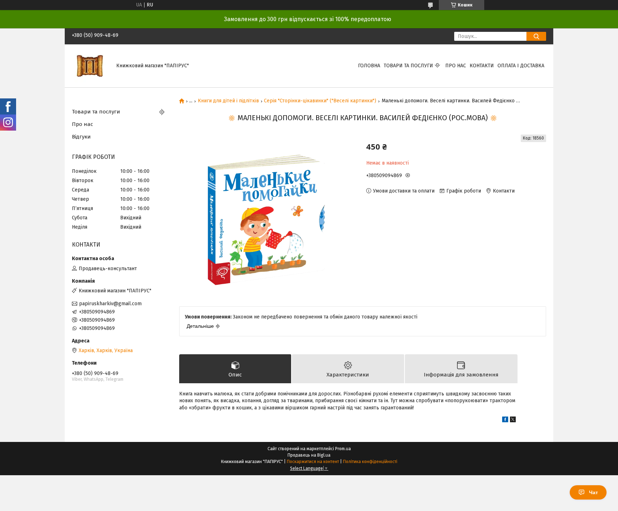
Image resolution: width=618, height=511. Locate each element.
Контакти (482, 66)
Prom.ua (343, 448)
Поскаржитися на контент (313, 461)
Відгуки (81, 136)
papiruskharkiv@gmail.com (110, 304)
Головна (369, 66)
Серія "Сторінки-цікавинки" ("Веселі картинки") (320, 100)
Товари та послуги (408, 66)
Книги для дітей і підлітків (228, 100)
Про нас (455, 66)
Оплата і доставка (520, 66)
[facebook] (505, 421)
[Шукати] (536, 36)
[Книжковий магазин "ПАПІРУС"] (90, 66)
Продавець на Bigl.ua (309, 455)
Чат (593, 492)
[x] (513, 421)
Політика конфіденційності (370, 461)
